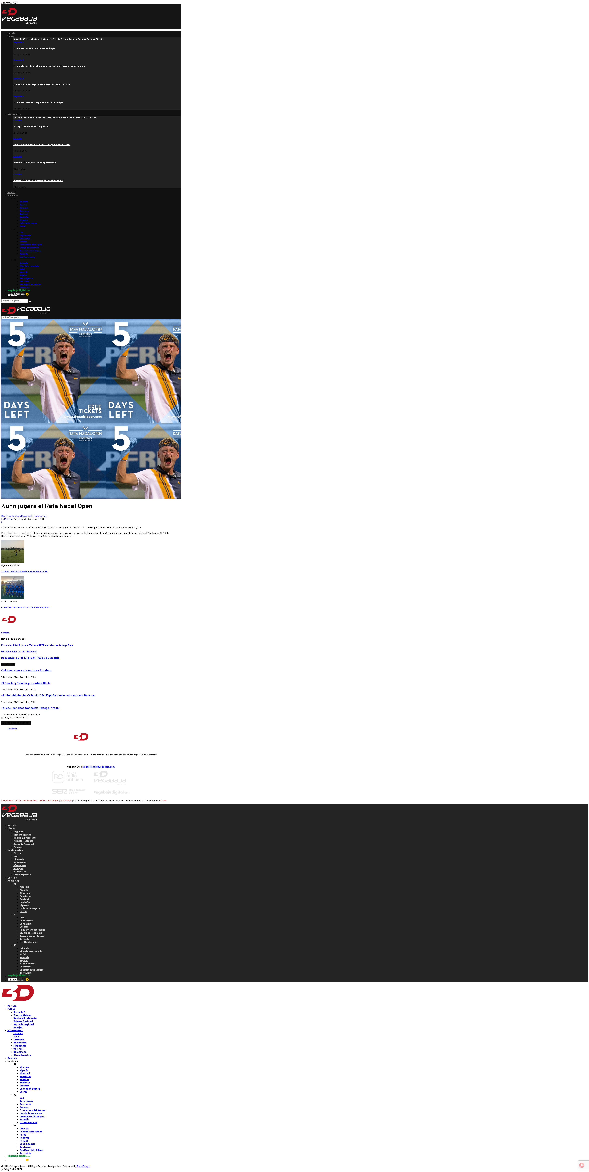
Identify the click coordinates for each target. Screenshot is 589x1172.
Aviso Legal (7, 800)
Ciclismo (17, 120)
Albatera (24, 201)
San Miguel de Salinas (30, 284)
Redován (24, 272)
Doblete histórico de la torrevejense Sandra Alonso (38, 180)
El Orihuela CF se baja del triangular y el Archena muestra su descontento (49, 66)
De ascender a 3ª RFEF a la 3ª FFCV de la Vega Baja (30, 658)
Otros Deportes (23, 515)
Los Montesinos (27, 257)
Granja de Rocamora (29, 247)
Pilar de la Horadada (29, 266)
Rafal (22, 269)
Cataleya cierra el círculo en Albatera (26, 671)
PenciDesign (83, 1166)
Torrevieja (25, 287)
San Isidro (24, 281)
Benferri (24, 214)
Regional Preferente (25, 837)
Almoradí (24, 208)
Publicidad (65, 800)
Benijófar (24, 217)
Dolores (23, 241)
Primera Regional (23, 840)
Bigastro (24, 220)
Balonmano (20, 871)
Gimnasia (18, 859)
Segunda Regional (23, 843)
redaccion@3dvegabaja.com (99, 766)
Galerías (11, 192)
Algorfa (23, 204)
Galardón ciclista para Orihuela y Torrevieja (34, 162)
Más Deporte (8, 515)
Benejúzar (24, 211)
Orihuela (24, 263)
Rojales (23, 275)
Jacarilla (24, 254)
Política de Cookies (49, 800)
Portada (11, 33)
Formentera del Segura (31, 244)
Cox (21, 232)
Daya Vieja (25, 238)
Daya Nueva (25, 235)
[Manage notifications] (581, 1165)
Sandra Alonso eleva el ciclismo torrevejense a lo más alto (41, 144)
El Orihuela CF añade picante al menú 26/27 (34, 48)
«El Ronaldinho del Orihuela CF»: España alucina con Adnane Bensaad (48, 696)
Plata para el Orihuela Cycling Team (30, 126)
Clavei (163, 800)
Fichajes (18, 846)
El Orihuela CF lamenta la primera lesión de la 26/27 (38, 102)
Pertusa (8, 518)
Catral (23, 226)
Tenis (34, 515)
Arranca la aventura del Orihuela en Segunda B (24, 571)
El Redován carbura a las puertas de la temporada (25, 607)
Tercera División (22, 834)
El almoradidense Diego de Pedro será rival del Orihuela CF (41, 84)
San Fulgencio (26, 278)
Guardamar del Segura (30, 250)
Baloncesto (20, 862)
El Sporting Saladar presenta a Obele (25, 683)
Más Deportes (14, 114)
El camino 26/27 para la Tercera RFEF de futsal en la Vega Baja (37, 645)
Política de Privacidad (26, 800)
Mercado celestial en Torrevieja (19, 651)
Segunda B (18, 42)
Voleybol (18, 868)
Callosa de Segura (28, 223)
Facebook (12, 728)
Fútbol (10, 36)
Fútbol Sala (19, 865)
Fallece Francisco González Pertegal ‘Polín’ (30, 708)
